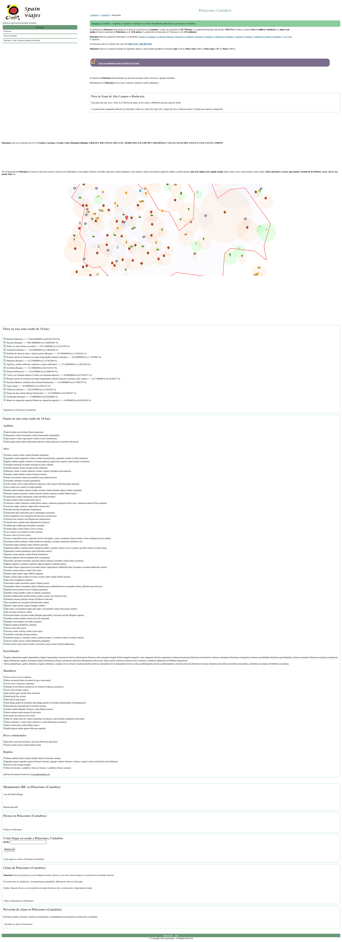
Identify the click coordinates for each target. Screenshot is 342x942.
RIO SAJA (133, 44)
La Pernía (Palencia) (165, 37)
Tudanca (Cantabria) (147, 37)
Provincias (7, 31)
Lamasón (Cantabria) (243, 37)
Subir (176, 935)
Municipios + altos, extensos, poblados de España (22, 40)
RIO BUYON (145, 44)
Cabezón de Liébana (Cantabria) (267, 37)
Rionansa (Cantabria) (204, 37)
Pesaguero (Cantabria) (184, 37)
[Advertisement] (215, 2)
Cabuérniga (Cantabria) (224, 37)
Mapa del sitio (168, 935)
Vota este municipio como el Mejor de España (118, 63)
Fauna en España (10, 36)
